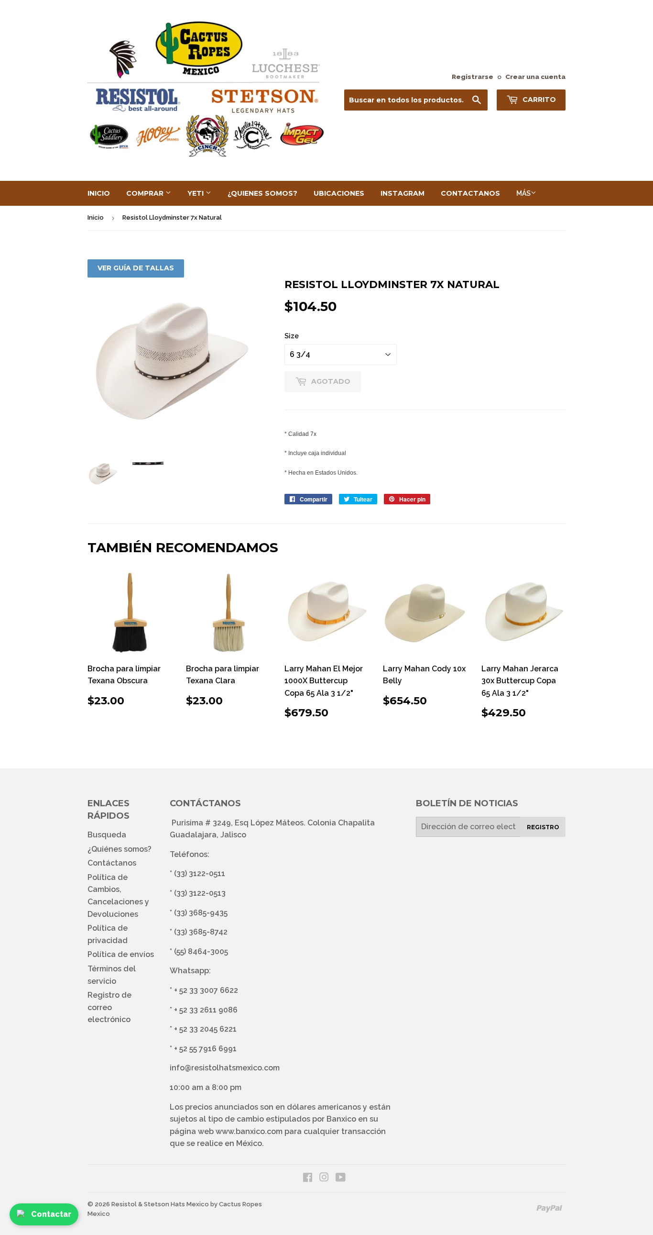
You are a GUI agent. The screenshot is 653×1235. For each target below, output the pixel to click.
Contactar (51, 1214)
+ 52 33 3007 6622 (206, 990)
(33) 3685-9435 (201, 912)
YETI (196, 193)
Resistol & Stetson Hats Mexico (160, 1204)
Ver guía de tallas (136, 268)
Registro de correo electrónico (109, 1007)
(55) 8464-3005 (201, 951)
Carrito (538, 99)
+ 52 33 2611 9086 (206, 1009)
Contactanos (470, 193)
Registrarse (472, 76)
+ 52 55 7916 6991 (205, 1048)
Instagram (402, 193)
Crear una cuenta (535, 76)
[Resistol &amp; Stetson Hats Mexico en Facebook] (308, 1178)
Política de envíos (120, 954)
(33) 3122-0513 (200, 893)
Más (523, 193)
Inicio (98, 193)
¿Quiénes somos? (119, 849)
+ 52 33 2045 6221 (205, 1029)
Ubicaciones (339, 193)
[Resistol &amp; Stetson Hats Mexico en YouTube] (341, 1178)
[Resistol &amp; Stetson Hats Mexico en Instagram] (324, 1178)
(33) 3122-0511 (199, 873)
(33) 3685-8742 (201, 931)
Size (291, 336)
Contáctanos (111, 863)
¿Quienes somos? (262, 193)
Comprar (145, 193)
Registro (543, 827)
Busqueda (106, 834)
